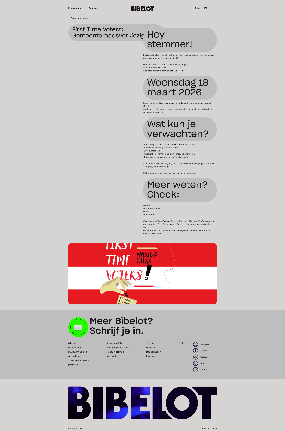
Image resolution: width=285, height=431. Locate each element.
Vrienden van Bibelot (79, 361)
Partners (73, 365)
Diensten (151, 348)
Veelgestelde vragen (118, 348)
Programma (74, 8)
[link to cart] (207, 8)
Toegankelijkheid (115, 352)
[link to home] (142, 8)
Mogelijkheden (153, 352)
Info (197, 8)
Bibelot (72, 343)
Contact (111, 356)
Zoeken (182, 343)
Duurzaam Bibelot (77, 352)
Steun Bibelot (75, 356)
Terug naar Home (79, 18)
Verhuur (150, 343)
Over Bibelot (74, 348)
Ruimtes (150, 356)
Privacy (205, 428)
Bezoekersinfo (114, 343)
